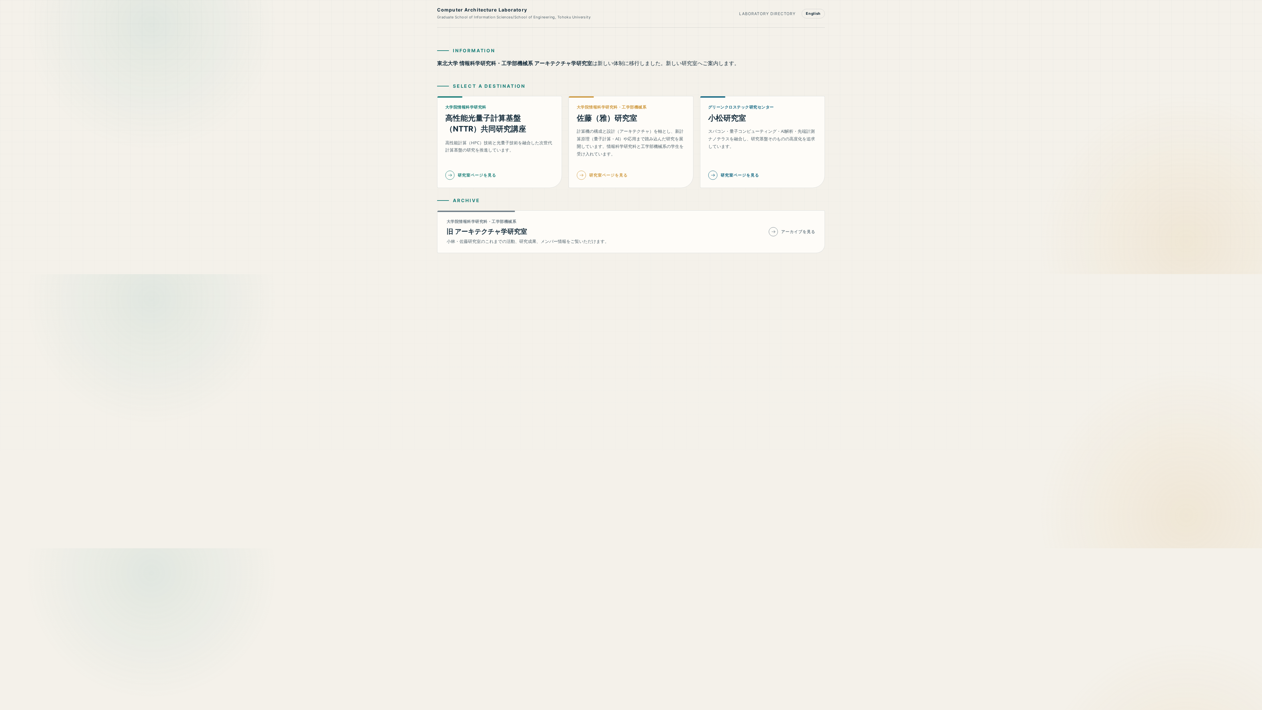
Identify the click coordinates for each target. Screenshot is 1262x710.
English (813, 13)
